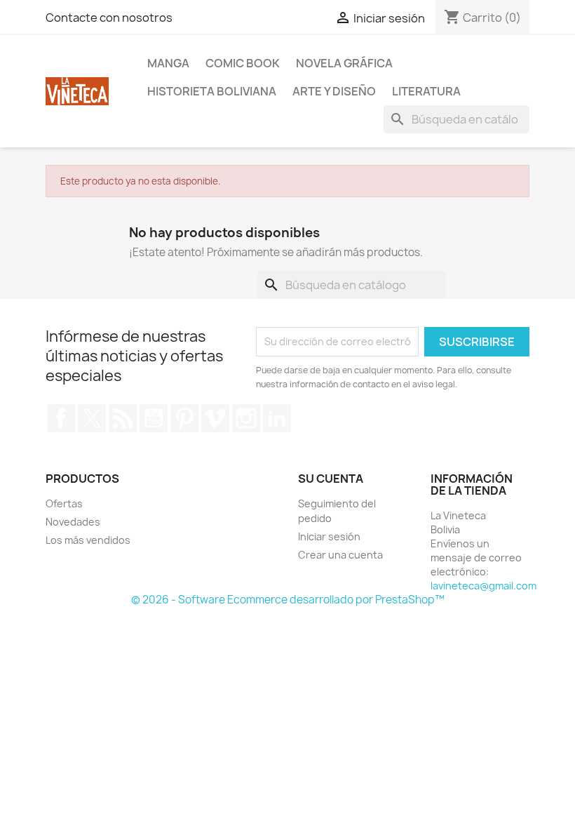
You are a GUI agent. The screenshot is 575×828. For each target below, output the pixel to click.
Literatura (426, 91)
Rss (123, 418)
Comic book (242, 63)
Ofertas (64, 503)
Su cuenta (330, 478)
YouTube (154, 418)
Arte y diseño (334, 91)
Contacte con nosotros (109, 17)
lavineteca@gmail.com (483, 585)
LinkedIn (277, 418)
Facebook (61, 418)
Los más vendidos (88, 540)
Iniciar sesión (329, 536)
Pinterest (184, 418)
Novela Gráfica (344, 63)
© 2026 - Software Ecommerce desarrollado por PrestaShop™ (288, 599)
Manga (168, 63)
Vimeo (215, 418)
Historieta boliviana (211, 91)
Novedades (73, 521)
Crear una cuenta (340, 554)
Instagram (246, 418)
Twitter (92, 418)
